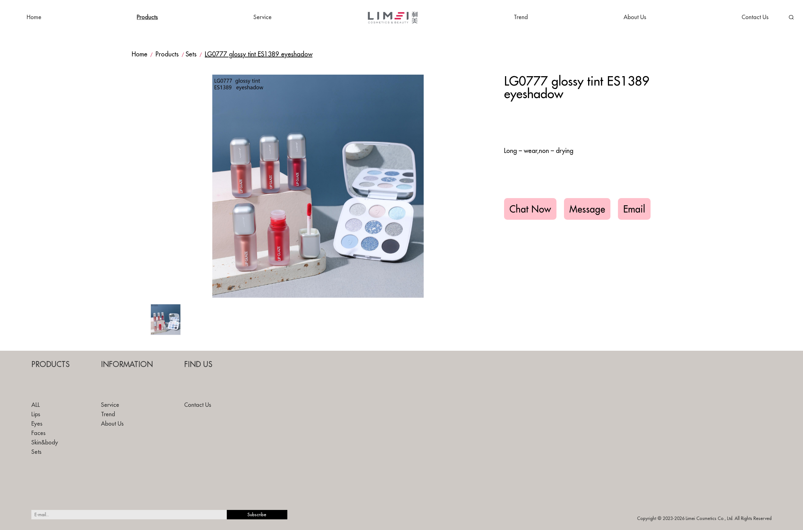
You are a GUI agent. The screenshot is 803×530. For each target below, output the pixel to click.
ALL (35, 404)
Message (587, 209)
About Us (635, 17)
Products (147, 17)
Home (34, 17)
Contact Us (755, 17)
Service (262, 17)
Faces (38, 433)
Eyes (36, 423)
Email (634, 209)
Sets (191, 54)
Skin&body (44, 442)
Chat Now (530, 209)
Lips (35, 414)
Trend (521, 17)
